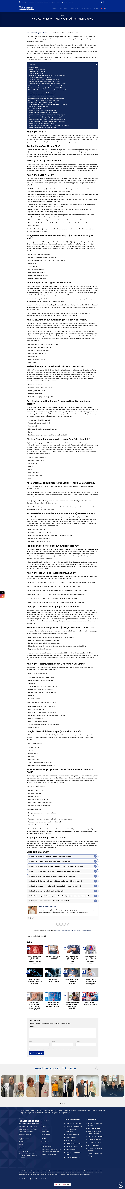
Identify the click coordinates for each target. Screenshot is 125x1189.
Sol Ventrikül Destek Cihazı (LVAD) (53, 957)
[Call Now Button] (120, 1185)
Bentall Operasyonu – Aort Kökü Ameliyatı (71, 981)
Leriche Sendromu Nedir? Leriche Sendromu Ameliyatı (53, 1004)
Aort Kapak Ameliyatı (94, 1128)
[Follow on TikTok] (103, 2)
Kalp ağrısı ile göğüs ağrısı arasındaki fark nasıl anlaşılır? (43, 112)
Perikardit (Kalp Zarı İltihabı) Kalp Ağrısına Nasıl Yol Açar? (44, 81)
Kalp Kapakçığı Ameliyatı (95, 1139)
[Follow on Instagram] (101, 2)
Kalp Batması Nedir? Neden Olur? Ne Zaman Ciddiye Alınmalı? (72, 1005)
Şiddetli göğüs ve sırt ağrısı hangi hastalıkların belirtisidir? (90, 982)
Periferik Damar (86, 8)
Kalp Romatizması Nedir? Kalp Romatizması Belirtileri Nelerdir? (34, 959)
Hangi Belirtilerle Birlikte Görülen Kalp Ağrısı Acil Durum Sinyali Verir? (47, 75)
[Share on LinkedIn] (68, 924)
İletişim (96, 8)
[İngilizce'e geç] (105, 8)
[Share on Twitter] (59, 924)
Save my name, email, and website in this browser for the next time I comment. (54, 1049)
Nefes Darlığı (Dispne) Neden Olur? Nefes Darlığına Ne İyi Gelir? (34, 1006)
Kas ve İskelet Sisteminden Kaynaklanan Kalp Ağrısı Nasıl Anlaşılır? (47, 90)
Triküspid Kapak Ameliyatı (95, 1136)
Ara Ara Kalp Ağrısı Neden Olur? (37, 69)
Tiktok (20, 1143)
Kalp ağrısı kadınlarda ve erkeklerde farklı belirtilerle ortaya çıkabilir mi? (47, 121)
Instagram (21, 1141)
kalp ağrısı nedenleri (76, 930)
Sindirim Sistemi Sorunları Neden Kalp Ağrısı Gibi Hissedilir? (45, 85)
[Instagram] (28, 918)
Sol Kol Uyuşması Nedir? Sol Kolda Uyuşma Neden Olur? (72, 959)
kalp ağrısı (57, 930)
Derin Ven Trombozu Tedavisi (74, 1146)
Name (31, 1041)
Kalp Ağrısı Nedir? (33, 67)
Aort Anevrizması (71, 1137)
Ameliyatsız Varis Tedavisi (73, 1143)
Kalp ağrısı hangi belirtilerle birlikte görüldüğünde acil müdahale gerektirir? (47, 114)
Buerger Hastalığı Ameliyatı (74, 1126)
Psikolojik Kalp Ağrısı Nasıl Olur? (37, 71)
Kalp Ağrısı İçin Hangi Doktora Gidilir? (39, 106)
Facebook (21, 1139)
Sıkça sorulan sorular (35, 108)
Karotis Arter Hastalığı (72, 1134)
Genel (62, 15)
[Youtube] (30, 918)
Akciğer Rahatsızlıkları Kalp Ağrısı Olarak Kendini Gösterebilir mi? (47, 87)
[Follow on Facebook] (100, 2)
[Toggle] (95, 856)
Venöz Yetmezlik (71, 1140)
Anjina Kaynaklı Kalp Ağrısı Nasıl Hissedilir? (40, 77)
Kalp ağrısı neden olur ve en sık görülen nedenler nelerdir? (43, 110)
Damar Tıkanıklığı (71, 1149)
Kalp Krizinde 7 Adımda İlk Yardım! (90, 1003)
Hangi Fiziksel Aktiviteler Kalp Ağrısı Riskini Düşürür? (43, 102)
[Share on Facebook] (56, 924)
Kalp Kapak (63, 8)
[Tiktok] (33, 918)
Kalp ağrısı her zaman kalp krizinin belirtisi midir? (41, 123)
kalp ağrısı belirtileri (65, 930)
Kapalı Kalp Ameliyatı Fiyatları (53, 980)
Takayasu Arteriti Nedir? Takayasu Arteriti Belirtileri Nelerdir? (90, 959)
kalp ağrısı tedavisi (86, 930)
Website (78, 1041)
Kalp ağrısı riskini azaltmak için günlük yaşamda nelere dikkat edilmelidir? (47, 119)
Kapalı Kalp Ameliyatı (94, 1142)
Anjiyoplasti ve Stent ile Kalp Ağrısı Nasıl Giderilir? (42, 96)
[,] (62, 1089)
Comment (32, 1026)
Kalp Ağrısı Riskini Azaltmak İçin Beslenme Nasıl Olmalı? (44, 100)
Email (54, 1041)
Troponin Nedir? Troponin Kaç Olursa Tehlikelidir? (35, 981)
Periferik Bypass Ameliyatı (73, 1123)
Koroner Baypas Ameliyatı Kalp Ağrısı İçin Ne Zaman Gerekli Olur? (47, 98)
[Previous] (4, 1083)
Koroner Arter (74, 8)
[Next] (120, 1083)
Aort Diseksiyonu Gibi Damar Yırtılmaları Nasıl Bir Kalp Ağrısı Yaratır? (47, 83)
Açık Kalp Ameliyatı (93, 1145)
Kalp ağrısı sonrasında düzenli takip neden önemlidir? (42, 127)
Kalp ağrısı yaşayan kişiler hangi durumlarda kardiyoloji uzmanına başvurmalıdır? (49, 125)
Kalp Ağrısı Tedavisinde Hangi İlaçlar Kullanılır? (42, 94)
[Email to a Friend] (62, 924)
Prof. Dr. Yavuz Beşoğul (34, 33)
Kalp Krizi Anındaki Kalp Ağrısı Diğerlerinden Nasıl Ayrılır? (44, 79)
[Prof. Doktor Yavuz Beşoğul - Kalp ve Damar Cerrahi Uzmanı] (26, 8)
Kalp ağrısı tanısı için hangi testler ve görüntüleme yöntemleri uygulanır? (47, 116)
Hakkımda (53, 8)
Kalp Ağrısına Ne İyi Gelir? (36, 73)
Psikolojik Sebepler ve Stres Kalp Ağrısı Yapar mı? (42, 92)
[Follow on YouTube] (105, 2)
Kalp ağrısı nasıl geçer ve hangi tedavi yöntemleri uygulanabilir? (45, 117)
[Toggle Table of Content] (95, 64)
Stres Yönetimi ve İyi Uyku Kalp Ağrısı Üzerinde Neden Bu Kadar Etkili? (48, 104)
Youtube (21, 1144)
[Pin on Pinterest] (65, 924)
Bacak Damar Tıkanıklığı (73, 1157)
